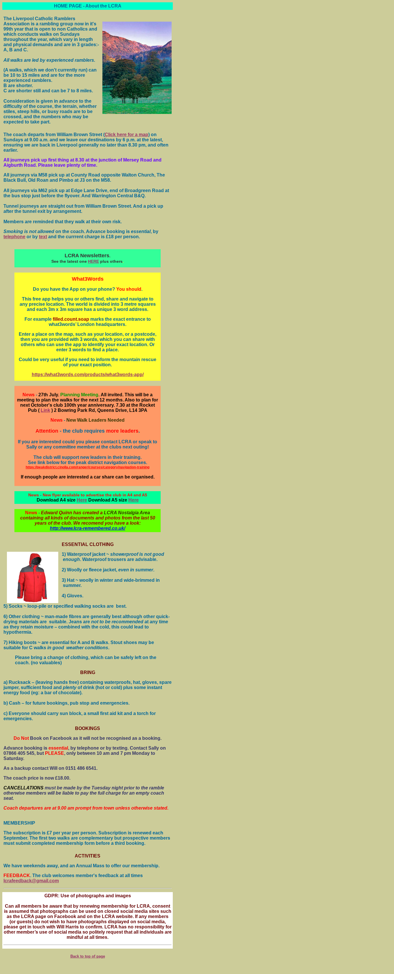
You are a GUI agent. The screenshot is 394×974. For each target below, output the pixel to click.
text (43, 236)
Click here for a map (126, 134)
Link (45, 410)
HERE (93, 261)
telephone (14, 236)
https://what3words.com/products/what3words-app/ (88, 374)
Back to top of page (87, 956)
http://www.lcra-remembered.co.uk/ (87, 528)
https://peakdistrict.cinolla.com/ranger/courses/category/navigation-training (87, 467)
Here (82, 500)
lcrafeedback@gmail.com (31, 880)
